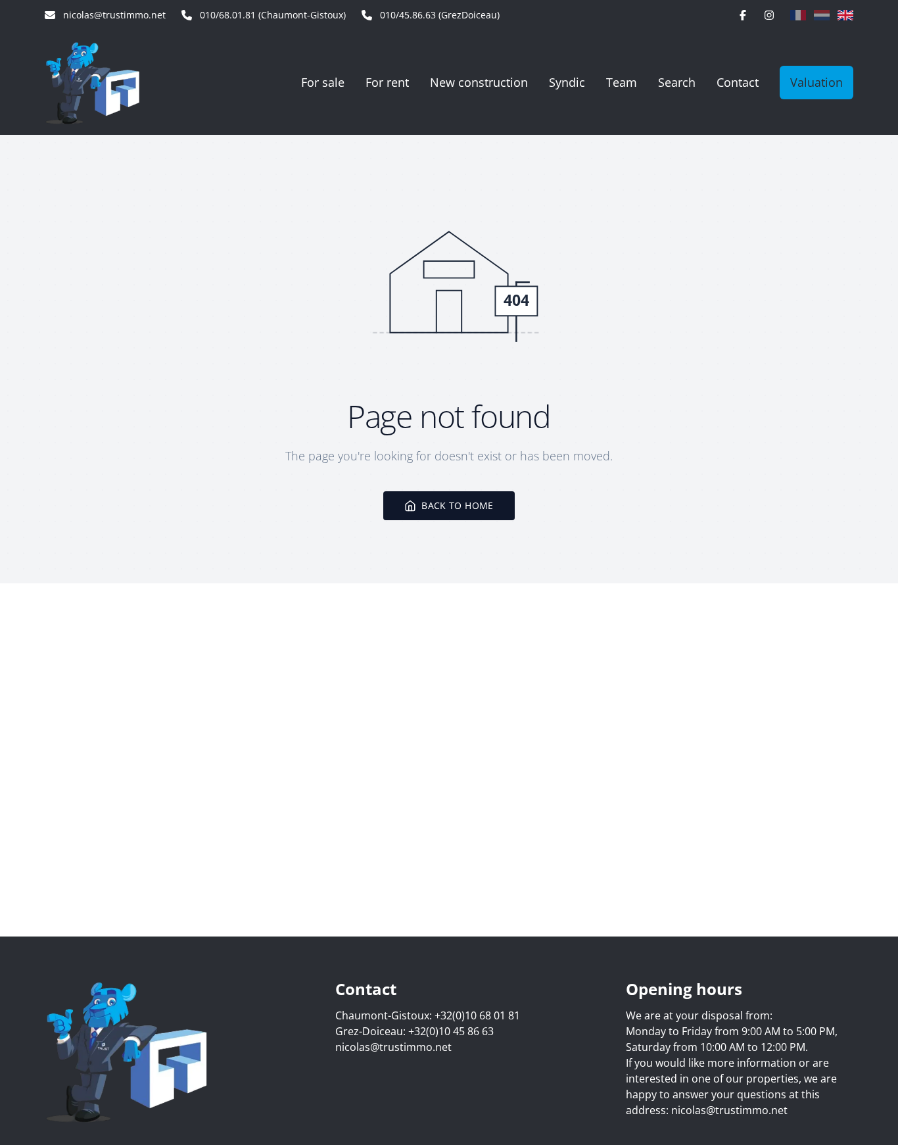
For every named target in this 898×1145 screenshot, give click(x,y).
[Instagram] (769, 15)
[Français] (798, 15)
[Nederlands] (822, 15)
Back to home (457, 505)
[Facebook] (743, 15)
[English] (845, 15)
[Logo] (112, 82)
